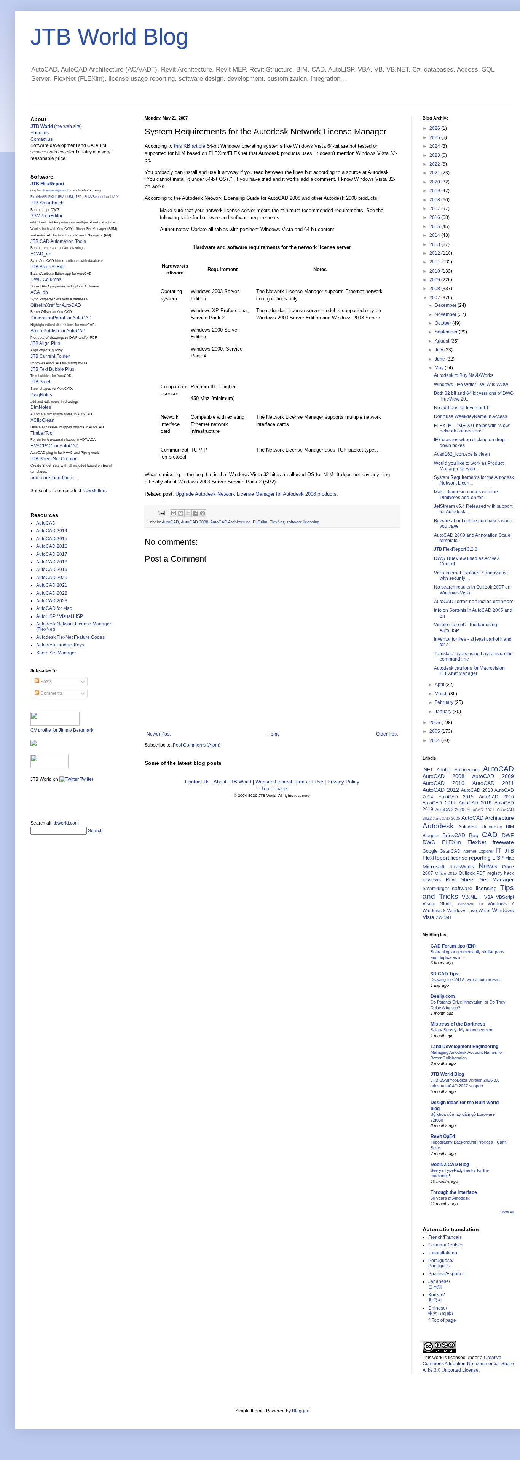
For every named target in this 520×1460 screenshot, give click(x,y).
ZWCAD (443, 917)
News (488, 866)
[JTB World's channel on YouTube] (49, 766)
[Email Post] (161, 512)
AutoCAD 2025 (446, 818)
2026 (435, 128)
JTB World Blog (109, 36)
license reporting (471, 858)
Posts (45, 681)
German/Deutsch (445, 1245)
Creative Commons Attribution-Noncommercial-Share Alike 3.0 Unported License (468, 1364)
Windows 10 (470, 904)
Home (273, 734)
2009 (435, 279)
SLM (87, 197)
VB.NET (471, 897)
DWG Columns (45, 279)
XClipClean (42, 420)
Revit (451, 879)
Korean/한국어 (436, 1297)
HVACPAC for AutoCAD (54, 445)
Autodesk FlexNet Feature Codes (70, 637)
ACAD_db (40, 254)
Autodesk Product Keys (60, 645)
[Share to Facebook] (195, 513)
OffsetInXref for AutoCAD (55, 305)
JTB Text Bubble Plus (52, 369)
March (442, 693)
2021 (435, 173)
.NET (428, 769)
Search (95, 830)
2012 (435, 253)
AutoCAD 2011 (493, 783)
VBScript (505, 897)
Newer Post (159, 734)
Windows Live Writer (468, 910)
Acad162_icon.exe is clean (462, 454)
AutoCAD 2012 (441, 790)
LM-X (114, 197)
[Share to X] (188, 513)
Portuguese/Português (440, 1263)
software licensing (302, 522)
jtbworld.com (66, 823)
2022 (435, 164)
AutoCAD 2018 (51, 562)
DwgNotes (41, 394)
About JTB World (232, 782)
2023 (435, 155)
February (445, 702)
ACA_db (39, 292)
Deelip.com (443, 996)
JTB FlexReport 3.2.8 (455, 549)
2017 (435, 208)
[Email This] (173, 513)
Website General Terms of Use (289, 782)
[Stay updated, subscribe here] (33, 798)
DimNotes (40, 407)
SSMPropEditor (46, 216)
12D (78, 197)
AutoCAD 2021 (51, 585)
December (446, 305)
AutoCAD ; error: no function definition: (473, 601)
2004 (435, 740)
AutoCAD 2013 (477, 790)
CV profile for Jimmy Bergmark (61, 730)
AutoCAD (170, 522)
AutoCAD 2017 (51, 554)
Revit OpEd (443, 1136)
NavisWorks (461, 867)
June (440, 359)
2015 (435, 226)
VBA (488, 897)
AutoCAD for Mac (54, 608)
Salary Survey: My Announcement (462, 1030)
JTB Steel (40, 382)
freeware (503, 842)
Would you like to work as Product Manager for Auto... (469, 466)
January (444, 711)
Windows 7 (501, 903)
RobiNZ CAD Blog (450, 1164)
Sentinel (99, 197)
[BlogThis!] (181, 513)
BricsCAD (453, 835)
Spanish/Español (446, 1274)
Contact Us (197, 782)
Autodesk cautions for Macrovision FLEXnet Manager (469, 670)
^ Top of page (272, 788)
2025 (435, 137)
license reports (54, 190)
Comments (51, 693)
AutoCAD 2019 (51, 569)
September (447, 332)
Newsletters (94, 490)
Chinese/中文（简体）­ (442, 1310)
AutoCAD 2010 (443, 783)
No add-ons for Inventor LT (461, 407)
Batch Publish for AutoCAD (58, 330)
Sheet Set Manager (56, 653)
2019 (435, 190)
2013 (435, 244)
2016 (435, 217)
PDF (480, 873)
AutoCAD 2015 (51, 538)
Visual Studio (438, 903)
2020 (435, 182)
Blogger (431, 835)
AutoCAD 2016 (51, 546)
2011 (435, 262)
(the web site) (56, 126)
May (440, 367)
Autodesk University (480, 827)
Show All (507, 1212)
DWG (429, 842)
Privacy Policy (343, 782)
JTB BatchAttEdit (47, 267)
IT (498, 850)
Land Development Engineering (464, 1046)
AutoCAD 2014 (51, 530)
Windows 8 (434, 910)
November (446, 314)
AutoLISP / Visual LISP (59, 616)
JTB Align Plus (45, 343)
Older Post (387, 734)
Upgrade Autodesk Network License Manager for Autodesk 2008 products (256, 494)
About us (39, 133)
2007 (435, 297)
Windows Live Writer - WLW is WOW (471, 384)
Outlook (467, 873)
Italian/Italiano (442, 1253)
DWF (508, 835)
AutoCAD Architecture (230, 522)
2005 (435, 731)
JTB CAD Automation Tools (58, 241)
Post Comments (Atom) (196, 745)
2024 (435, 146)
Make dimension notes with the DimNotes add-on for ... (466, 494)
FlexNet (277, 522)
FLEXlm (260, 522)
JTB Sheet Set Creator (53, 458)
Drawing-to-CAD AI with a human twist (466, 979)
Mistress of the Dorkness (458, 1024)
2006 (435, 722)
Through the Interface (454, 1192)
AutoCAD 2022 (51, 593)
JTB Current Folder (50, 356)
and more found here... (53, 477)
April (440, 684)
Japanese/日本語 (439, 1284)
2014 (435, 235)
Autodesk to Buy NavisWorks (463, 375)
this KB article (189, 146)
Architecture (467, 769)
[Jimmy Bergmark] (33, 744)
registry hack (500, 873)
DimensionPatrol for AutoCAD (61, 318)
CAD (490, 835)
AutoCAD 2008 (194, 522)
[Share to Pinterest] (202, 513)
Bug (474, 835)
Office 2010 (446, 873)
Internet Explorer (478, 851)
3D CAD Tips (444, 974)
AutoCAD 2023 (51, 600)
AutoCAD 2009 (493, 776)
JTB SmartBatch (47, 203)
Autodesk (438, 826)
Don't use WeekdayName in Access (470, 416)
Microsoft (434, 866)
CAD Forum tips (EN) (453, 946)
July (439, 350)
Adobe (443, 769)
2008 (435, 288)
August (442, 341)
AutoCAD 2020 (51, 577)
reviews (432, 879)
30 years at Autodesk (450, 1198)
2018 (435, 200)
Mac (509, 858)
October (443, 323)
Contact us (41, 139)
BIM (510, 827)
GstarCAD (450, 851)
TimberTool (42, 433)
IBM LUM (65, 197)
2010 (435, 271)
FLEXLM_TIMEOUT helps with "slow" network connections (472, 428)
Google (430, 851)
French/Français (445, 1237)
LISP (498, 858)
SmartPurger (436, 888)
